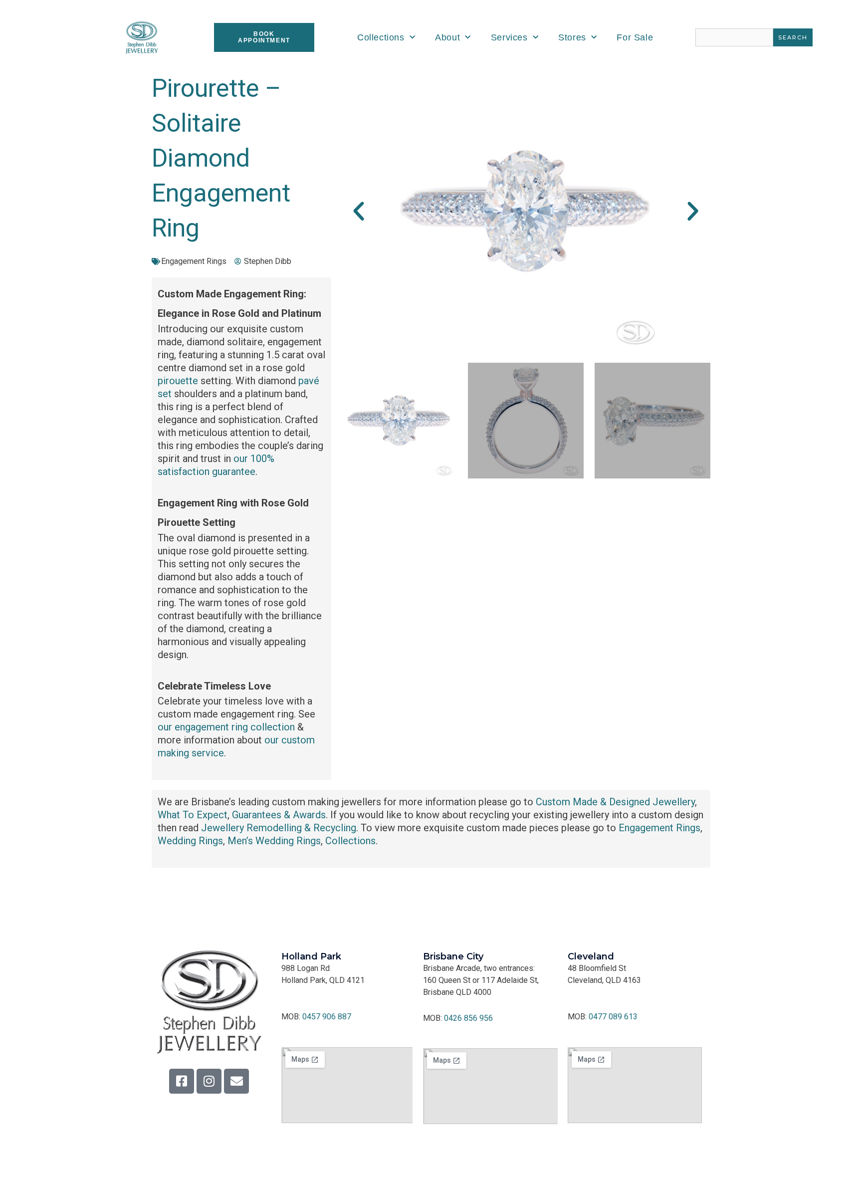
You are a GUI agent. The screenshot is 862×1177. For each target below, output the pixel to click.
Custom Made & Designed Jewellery (615, 802)
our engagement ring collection (226, 727)
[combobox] (734, 37)
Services (509, 37)
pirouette (178, 381)
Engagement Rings (193, 261)
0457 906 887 (326, 1016)
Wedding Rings (190, 841)
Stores (572, 37)
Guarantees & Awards (279, 815)
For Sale (635, 37)
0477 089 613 (613, 1016)
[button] (358, 211)
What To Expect (192, 815)
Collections (381, 37)
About (447, 37)
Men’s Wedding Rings (274, 841)
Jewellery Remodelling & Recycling (278, 828)
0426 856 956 (468, 1018)
